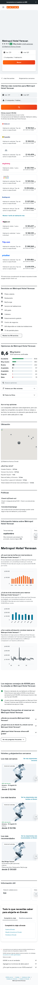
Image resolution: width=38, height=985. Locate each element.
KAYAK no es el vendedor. (11, 960)
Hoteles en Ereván (10, 935)
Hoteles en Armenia (12, 979)
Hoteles (17, 977)
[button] (36, 2)
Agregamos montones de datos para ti (16, 964)
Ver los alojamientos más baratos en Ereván (29, 798)
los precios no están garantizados (11, 954)
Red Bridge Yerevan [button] (8, 861)
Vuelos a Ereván (10, 929)
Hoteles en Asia (26, 977)
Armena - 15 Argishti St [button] (9, 785)
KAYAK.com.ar (9, 977)
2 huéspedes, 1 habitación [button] (13, 57)
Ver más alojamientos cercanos (30, 759)
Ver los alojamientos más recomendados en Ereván (29, 837)
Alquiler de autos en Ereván (13, 932)
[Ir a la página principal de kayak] (13, 7)
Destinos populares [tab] (25, 918)
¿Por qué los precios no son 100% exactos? (17, 967)
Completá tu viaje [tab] (10, 918)
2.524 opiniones (27, 44)
